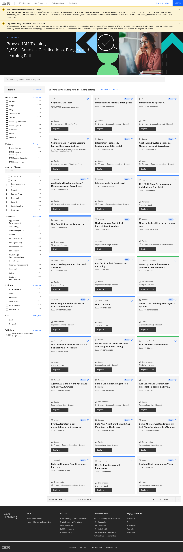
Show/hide (37, 97)
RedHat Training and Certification (108, 518)
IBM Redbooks (100, 522)
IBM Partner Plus (67, 532)
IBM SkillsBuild (100, 529)
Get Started (39, 3)
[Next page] (178, 499)
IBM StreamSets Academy (105, 532)
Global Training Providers (71, 522)
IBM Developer (100, 525)
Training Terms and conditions (40, 522)
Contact (72, 547)
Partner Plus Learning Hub (105, 536)
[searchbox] (84, 79)
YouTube (130, 529)
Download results (107, 89)
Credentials (73, 3)
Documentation (66, 525)
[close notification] (180, 9)
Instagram (131, 525)
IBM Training (24, 3)
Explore (56, 129)
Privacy (83, 547)
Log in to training (163, 3)
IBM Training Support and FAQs (73, 518)
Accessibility (111, 547)
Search (178, 3)
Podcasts (131, 532)
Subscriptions (58, 3)
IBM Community (67, 529)
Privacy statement (34, 518)
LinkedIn (131, 518)
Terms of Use (96, 547)
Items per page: (56, 499)
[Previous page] (172, 499)
